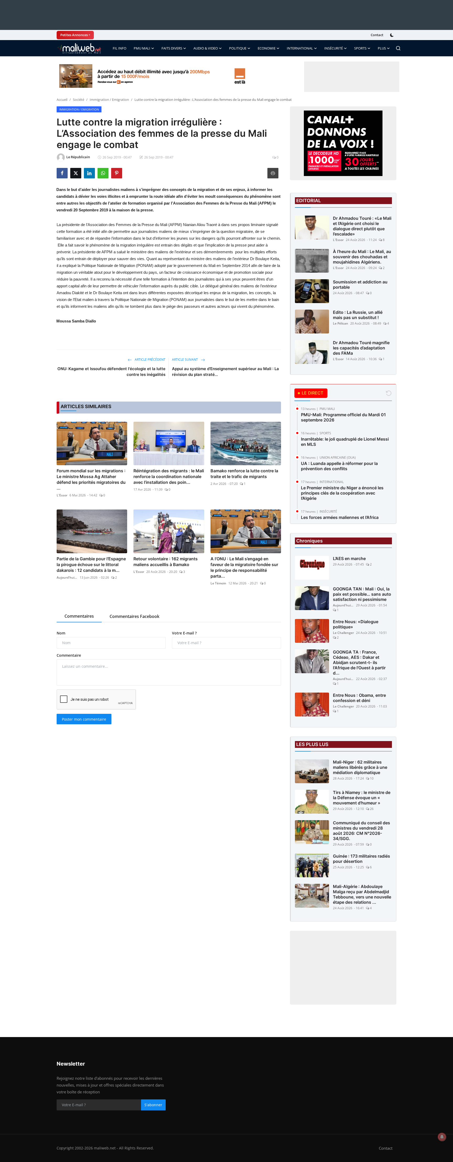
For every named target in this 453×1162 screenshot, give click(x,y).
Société (78, 99)
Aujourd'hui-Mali (67, 577)
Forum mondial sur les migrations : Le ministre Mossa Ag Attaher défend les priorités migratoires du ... (91, 479)
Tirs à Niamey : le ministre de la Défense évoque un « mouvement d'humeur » (361, 797)
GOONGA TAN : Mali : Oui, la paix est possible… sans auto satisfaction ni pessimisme (362, 594)
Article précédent (149, 359)
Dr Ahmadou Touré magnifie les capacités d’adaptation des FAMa (361, 348)
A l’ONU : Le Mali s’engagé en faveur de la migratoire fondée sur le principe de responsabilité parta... (244, 567)
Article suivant (185, 359)
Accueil (62, 99)
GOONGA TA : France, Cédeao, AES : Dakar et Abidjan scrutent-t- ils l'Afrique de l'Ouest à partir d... (359, 662)
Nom (61, 633)
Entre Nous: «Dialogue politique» (355, 624)
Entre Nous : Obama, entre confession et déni (359, 698)
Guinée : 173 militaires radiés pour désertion (361, 858)
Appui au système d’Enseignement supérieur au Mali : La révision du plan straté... (225, 371)
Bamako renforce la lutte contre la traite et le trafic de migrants (244, 473)
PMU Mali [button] (142, 48)
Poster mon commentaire (84, 719)
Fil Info (119, 48)
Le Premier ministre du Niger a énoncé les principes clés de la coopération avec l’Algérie (342, 493)
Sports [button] (360, 48)
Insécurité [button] (333, 48)
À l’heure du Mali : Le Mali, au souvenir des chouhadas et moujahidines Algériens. (362, 257)
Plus (382, 48)
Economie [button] (267, 48)
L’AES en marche (349, 558)
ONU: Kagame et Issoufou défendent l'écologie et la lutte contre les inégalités (111, 371)
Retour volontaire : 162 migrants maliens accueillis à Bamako (165, 561)
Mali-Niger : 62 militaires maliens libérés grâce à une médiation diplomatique (360, 767)
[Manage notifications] (442, 1137)
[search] (398, 48)
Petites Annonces (74, 34)
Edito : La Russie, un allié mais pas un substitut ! (357, 315)
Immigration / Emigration (109, 99)
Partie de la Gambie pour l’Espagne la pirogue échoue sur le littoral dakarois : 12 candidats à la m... (91, 564)
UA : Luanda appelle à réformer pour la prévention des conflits (339, 466)
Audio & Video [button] (205, 48)
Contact (377, 34)
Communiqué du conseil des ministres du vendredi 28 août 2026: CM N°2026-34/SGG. (361, 830)
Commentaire (69, 655)
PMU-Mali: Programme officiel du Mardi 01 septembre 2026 (343, 417)
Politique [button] (237, 48)
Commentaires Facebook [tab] (134, 616)
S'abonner (153, 1104)
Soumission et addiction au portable (360, 284)
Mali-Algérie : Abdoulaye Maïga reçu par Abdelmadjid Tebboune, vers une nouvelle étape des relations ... (362, 894)
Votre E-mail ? (184, 633)
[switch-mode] (392, 35)
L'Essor (62, 495)
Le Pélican (340, 323)
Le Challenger (343, 633)
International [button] (300, 48)
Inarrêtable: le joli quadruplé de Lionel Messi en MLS (345, 441)
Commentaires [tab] (79, 616)
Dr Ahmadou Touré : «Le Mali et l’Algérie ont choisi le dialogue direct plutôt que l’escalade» (362, 226)
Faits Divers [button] (171, 48)
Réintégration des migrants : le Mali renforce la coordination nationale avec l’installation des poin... (168, 476)
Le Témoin (218, 583)
